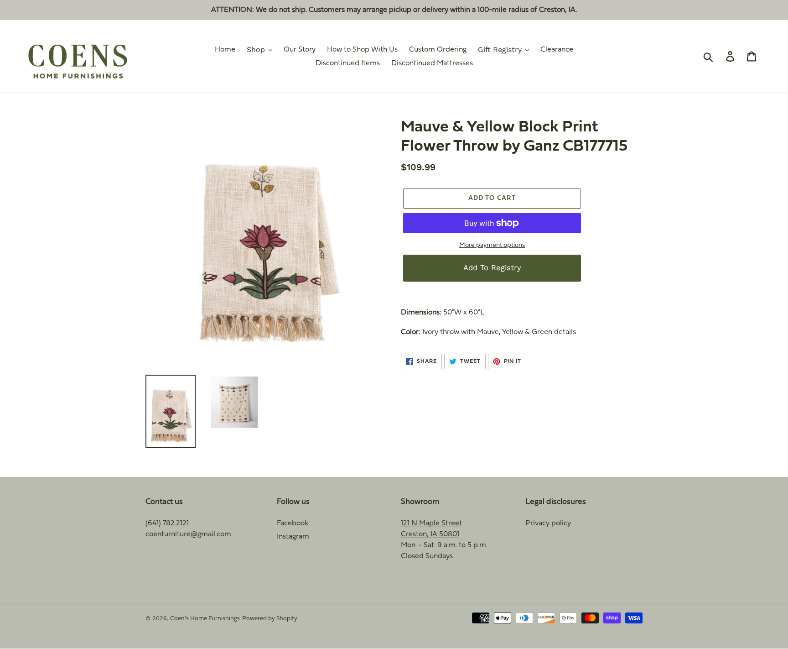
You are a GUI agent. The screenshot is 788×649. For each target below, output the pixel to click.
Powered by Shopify (269, 619)
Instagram (293, 537)
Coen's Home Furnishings (205, 619)
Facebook (292, 523)
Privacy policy (548, 523)
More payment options (492, 245)
